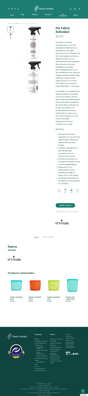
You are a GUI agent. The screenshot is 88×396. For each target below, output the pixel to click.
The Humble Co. (56, 347)
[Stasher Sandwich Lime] (54, 285)
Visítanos (69, 340)
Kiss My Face (54, 359)
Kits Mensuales (40, 370)
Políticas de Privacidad (70, 343)
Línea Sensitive (41, 356)
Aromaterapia (40, 368)
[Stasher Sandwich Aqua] (16, 285)
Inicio (10, 23)
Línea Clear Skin (42, 350)
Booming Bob (55, 349)
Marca (36, 237)
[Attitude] (62, 223)
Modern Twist (55, 357)
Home (68, 334)
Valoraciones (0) (48, 237)
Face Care (38, 345)
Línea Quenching (40, 353)
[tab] (36, 237)
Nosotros (69, 336)
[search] (70, 9)
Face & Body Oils (40, 343)
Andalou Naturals (56, 339)
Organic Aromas (56, 361)
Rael (51, 363)
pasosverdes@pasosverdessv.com (50, 392)
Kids (36, 364)
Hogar (16, 23)
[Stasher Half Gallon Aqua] (72, 285)
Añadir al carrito (65, 205)
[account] (75, 9)
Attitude (53, 341)
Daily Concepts (55, 343)
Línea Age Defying (39, 347)
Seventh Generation (54, 354)
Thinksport (54, 351)
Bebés (37, 339)
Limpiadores (73, 211)
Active (37, 366)
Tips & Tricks (70, 338)
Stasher (53, 345)
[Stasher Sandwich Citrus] (35, 285)
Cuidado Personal (41, 341)
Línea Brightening (41, 358)
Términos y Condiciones (70, 346)
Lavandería (40, 362)
